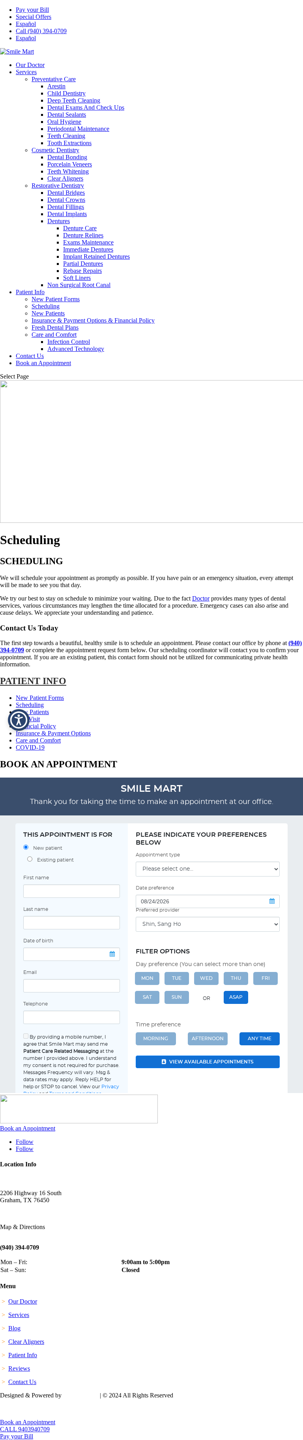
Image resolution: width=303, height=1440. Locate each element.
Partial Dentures (83, 263)
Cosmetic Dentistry (55, 150)
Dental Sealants (66, 114)
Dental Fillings (65, 206)
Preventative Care (54, 79)
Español (26, 24)
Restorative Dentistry (58, 185)
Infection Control (68, 341)
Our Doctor (30, 65)
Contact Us (30, 356)
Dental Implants (67, 214)
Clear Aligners (65, 178)
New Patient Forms (56, 299)
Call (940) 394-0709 (41, 31)
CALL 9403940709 (25, 1429)
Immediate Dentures (88, 249)
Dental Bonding (67, 157)
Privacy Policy (19, 1408)
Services (26, 72)
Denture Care (80, 228)
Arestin (56, 86)
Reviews (19, 1368)
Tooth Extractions (69, 143)
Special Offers (33, 16)
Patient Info (30, 292)
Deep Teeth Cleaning (73, 100)
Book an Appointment (43, 363)
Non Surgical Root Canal (78, 285)
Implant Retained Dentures (96, 256)
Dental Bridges (66, 192)
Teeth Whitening (68, 171)
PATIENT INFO (33, 681)
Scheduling (46, 306)
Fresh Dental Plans (55, 327)
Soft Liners (77, 277)
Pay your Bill (32, 9)
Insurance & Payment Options (53, 733)
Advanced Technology (75, 348)
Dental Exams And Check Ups (85, 107)
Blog (14, 1328)
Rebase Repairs (82, 270)
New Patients (48, 313)
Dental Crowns (66, 199)
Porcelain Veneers (69, 164)
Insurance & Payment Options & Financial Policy (93, 320)
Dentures (58, 221)
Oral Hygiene (64, 121)
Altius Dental (80, 1395)
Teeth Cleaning (66, 135)
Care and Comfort (54, 334)
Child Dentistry (66, 93)
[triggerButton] (19, 720)
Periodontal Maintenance (78, 128)
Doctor (200, 598)
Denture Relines (83, 235)
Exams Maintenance (88, 242)
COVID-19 (30, 747)
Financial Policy (36, 726)
